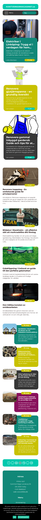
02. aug (26, 436)
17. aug (29, 60)
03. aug (26, 416)
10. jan (30, 226)
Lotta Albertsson (11, 60)
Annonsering (20, 502)
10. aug (26, 325)
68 (16, 463)
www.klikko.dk (22, 492)
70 (24, 463)
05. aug (26, 348)
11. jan (30, 108)
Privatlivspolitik (23, 517)
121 (31, 463)
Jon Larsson (10, 109)
